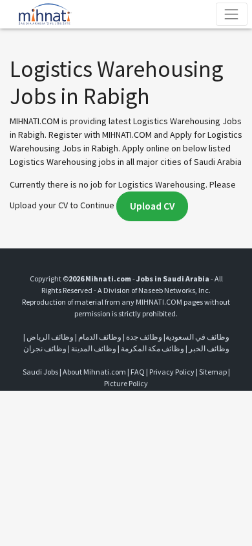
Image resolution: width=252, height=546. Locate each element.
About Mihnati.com (95, 372)
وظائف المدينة (93, 348)
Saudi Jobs (40, 372)
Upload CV (152, 206)
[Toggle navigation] (231, 14)
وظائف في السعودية (197, 337)
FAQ (138, 372)
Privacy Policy (171, 372)
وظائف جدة (144, 337)
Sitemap (213, 372)
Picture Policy (126, 383)
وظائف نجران (45, 348)
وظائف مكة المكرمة (152, 348)
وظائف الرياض (50, 337)
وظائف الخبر (209, 348)
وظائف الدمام (99, 337)
